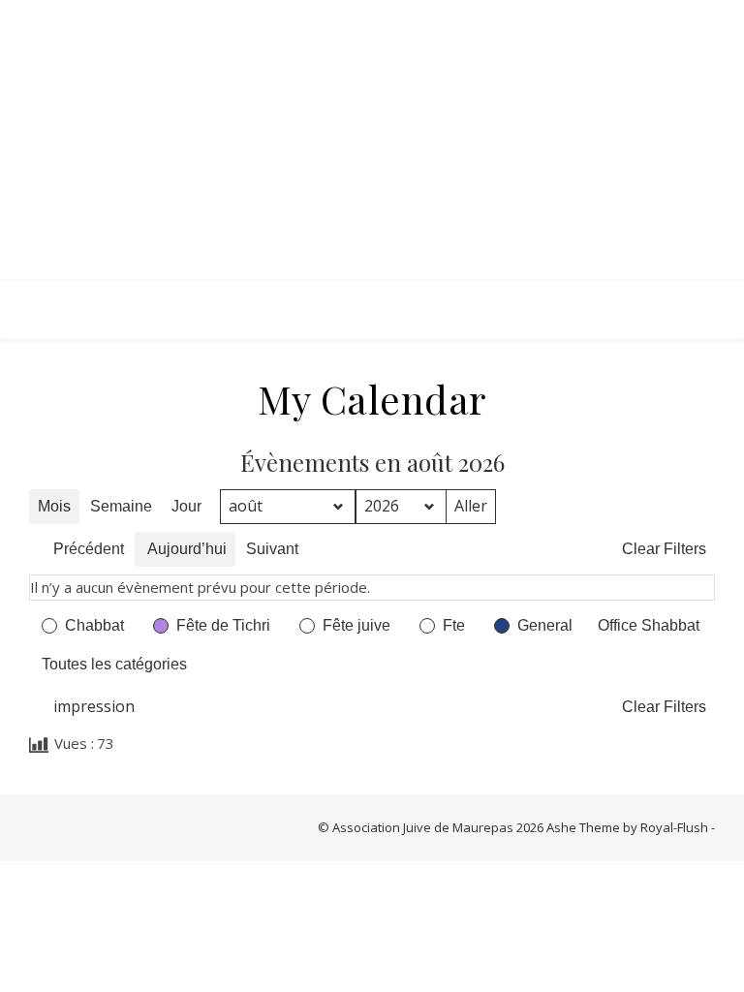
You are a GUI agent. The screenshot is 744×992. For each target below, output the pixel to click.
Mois (54, 506)
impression (86, 710)
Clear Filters (664, 549)
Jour (186, 506)
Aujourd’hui (187, 549)
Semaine (121, 506)
